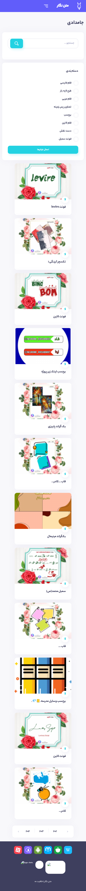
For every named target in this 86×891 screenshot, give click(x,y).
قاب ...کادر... (58, 481)
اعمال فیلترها (43, 150)
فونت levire (58, 207)
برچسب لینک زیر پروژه (53, 372)
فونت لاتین (59, 316)
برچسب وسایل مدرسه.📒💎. (48, 701)
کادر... (62, 811)
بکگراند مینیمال (56, 536)
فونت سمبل (65, 139)
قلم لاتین (66, 123)
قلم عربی (66, 99)
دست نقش (65, 131)
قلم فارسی (65, 83)
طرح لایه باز (65, 91)
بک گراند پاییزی (57, 426)
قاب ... (62, 646)
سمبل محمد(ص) (56, 591)
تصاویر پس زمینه (62, 107)
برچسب (67, 115)
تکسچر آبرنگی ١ (57, 262)
